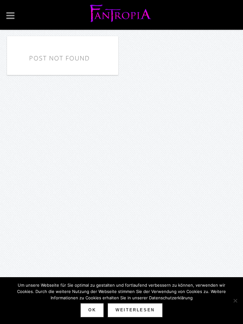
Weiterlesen (135, 310)
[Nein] (235, 300)
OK (92, 310)
